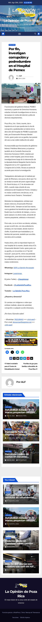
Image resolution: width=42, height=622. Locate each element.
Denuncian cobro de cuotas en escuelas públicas (17, 457)
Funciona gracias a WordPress (11, 612)
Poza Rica (12, 44)
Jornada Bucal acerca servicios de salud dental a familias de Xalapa (20, 497)
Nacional (8, 561)
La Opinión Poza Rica (21, 291)
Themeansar (36, 612)
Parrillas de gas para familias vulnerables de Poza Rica (29, 366)
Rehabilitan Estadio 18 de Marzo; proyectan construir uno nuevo (20, 412)
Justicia (8, 538)
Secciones (15, 617)
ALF (20, 76)
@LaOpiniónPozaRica (22, 285)
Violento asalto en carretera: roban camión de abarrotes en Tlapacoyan (21, 543)
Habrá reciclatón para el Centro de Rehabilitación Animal (12, 366)
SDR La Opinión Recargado (24, 268)
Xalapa (8, 492)
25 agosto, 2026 (13, 501)
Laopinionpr (17, 273)
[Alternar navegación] (19, 33)
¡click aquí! (31, 319)
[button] (35, 34)
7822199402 (18, 319)
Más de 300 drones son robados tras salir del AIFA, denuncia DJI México (20, 566)
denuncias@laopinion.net (22, 322)
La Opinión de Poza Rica (21, 20)
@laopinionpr (23, 279)
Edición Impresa (25, 617)
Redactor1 (22, 416)
